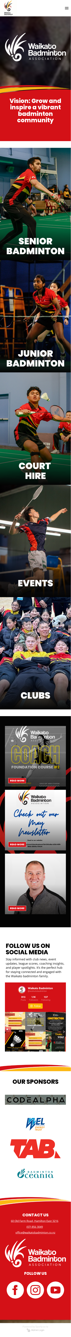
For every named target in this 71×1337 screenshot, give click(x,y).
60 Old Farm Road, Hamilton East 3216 (34, 1221)
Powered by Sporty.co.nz (35, 1326)
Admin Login (37, 1330)
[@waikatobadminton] (22, 989)
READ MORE (17, 780)
